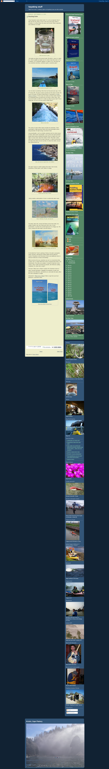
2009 (69, 292)
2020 (69, 271)
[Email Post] (52, 347)
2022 (69, 267)
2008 (69, 294)
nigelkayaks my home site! (73, 440)
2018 (69, 275)
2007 (69, 296)
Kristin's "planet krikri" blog (73, 452)
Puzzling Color (33, 16)
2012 (69, 286)
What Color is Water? (40, 276)
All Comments (71, 712)
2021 (69, 269)
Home (41, 351)
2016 (69, 278)
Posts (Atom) (35, 354)
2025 (69, 259)
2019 (69, 273)
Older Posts (60, 351)
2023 (69, 265)
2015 (69, 280)
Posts (69, 710)
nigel (70, 239)
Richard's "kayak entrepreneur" (74, 454)
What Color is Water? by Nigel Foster (45, 304)
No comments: (47, 347)
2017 (69, 277)
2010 (69, 290)
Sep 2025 (71, 261)
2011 (69, 288)
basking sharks (70, 459)
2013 (69, 284)
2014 (69, 282)
